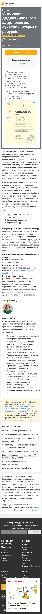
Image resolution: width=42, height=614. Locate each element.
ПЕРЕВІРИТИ (34, 532)
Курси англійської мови (31, 566)
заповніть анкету (31, 510)
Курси (3, 558)
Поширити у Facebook (11, 45)
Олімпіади (26, 561)
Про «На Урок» (6, 575)
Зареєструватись (21, 52)
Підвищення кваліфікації (6, 548)
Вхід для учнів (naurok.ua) (27, 576)
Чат (23, 563)
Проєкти (25, 555)
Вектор (4, 561)
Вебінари (4, 553)
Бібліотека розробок (30, 547)
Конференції (6, 555)
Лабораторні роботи (30, 552)
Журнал (25, 544)
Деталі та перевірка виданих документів (19, 420)
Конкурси (26, 558)
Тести (24, 550)
